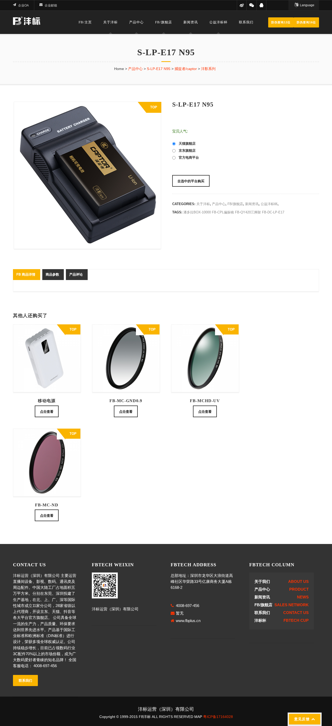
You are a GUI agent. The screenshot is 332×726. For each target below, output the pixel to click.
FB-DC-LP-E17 (273, 212)
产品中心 (136, 22)
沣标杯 (260, 620)
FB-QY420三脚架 (248, 212)
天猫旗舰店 (186, 143)
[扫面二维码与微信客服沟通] (251, 5)
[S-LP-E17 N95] (86, 175)
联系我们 (246, 22)
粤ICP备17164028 (218, 717)
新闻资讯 (190, 22)
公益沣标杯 (218, 22)
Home (119, 69)
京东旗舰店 (186, 150)
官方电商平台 (187, 157)
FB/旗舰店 (163, 22)
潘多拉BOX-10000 (197, 212)
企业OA (23, 5)
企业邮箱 (51, 5)
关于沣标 (110, 22)
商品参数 (52, 274)
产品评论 (76, 274)
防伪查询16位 (306, 22)
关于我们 (262, 582)
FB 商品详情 (25, 274)
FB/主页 (85, 22)
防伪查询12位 (280, 22)
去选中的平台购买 (190, 180)
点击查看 (46, 411)
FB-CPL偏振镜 (223, 212)
